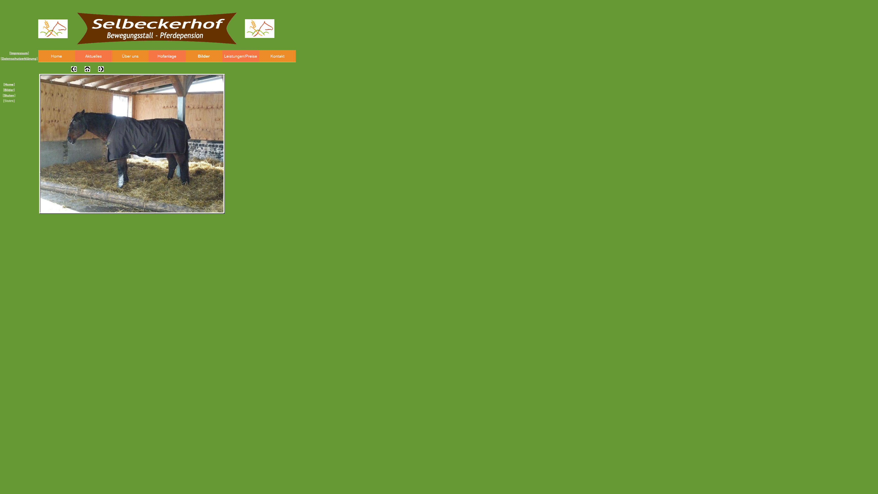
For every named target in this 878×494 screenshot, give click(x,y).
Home (9, 84)
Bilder (8, 90)
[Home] (56, 56)
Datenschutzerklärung (19, 58)
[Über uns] (130, 56)
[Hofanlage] (167, 56)
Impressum (19, 53)
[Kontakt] (277, 56)
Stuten (9, 95)
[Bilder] (203, 56)
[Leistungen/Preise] (240, 56)
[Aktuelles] (93, 56)
